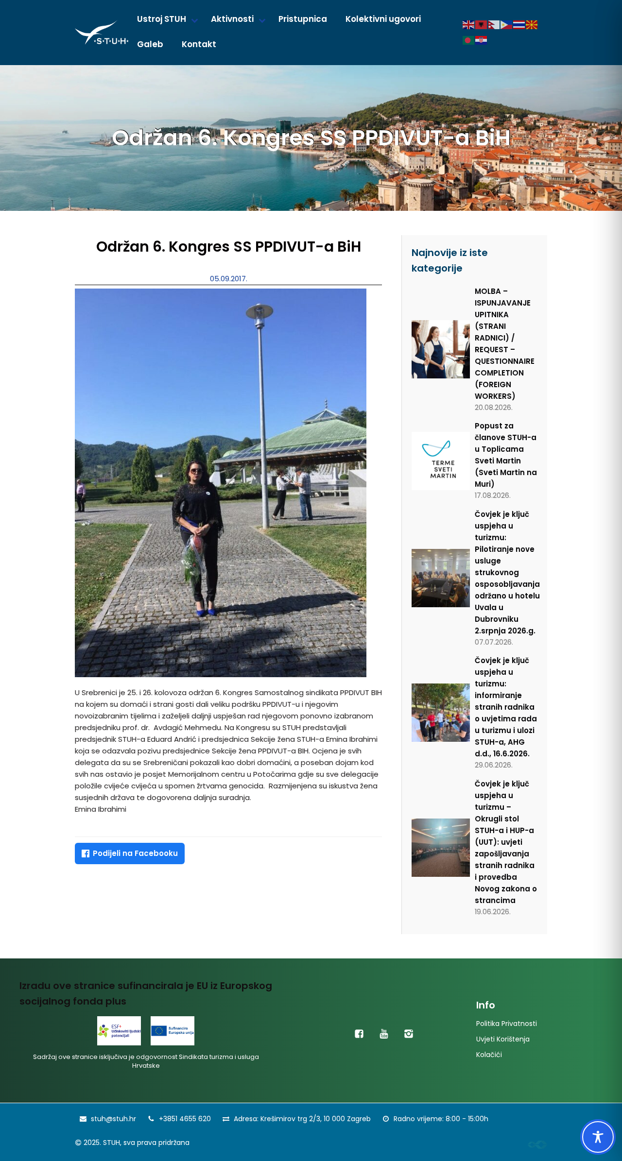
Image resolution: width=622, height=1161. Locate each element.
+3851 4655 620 (185, 1119)
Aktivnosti (232, 19)
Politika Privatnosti (506, 1023)
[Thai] (519, 24)
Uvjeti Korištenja (503, 1039)
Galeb (150, 44)
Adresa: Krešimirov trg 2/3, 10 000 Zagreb (302, 1119)
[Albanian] (481, 24)
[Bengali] (469, 40)
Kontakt (199, 44)
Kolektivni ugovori (383, 19)
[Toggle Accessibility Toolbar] (598, 1137)
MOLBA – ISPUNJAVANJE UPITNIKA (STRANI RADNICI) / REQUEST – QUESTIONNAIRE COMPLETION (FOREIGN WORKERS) (505, 343)
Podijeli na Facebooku (135, 853)
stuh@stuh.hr (113, 1119)
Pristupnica (302, 19)
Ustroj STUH (161, 19)
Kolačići (489, 1054)
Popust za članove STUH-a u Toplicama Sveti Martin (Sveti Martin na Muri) (506, 455)
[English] (469, 24)
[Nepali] (494, 24)
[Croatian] (481, 40)
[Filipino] (507, 24)
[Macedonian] (532, 24)
